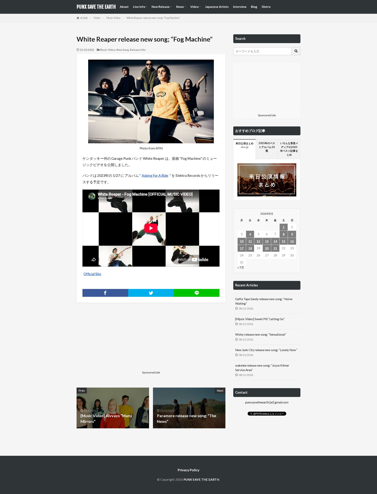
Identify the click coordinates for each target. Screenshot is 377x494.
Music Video (113, 17)
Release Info (137, 49)
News (180, 6)
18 (250, 248)
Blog (254, 6)
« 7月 (240, 267)
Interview (239, 6)
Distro (266, 6)
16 (292, 241)
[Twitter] (151, 293)
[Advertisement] (113, 341)
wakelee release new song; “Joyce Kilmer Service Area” (262, 368)
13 (267, 241)
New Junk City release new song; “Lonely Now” (266, 350)
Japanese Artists (217, 6)
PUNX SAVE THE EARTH (96, 7)
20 (267, 248)
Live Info (139, 6)
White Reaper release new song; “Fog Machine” (153, 17)
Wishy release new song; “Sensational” (260, 334)
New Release (161, 6)
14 (275, 241)
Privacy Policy (188, 470)
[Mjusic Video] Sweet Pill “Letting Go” (260, 319)
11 (250, 241)
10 (241, 241)
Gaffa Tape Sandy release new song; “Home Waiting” (263, 301)
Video (194, 6)
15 (283, 241)
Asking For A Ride (155, 175)
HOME (84, 18)
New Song (122, 49)
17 (241, 248)
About (124, 6)
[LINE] (197, 293)
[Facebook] (105, 293)
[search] (296, 51)
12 (258, 241)
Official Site (92, 274)
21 (275, 248)
